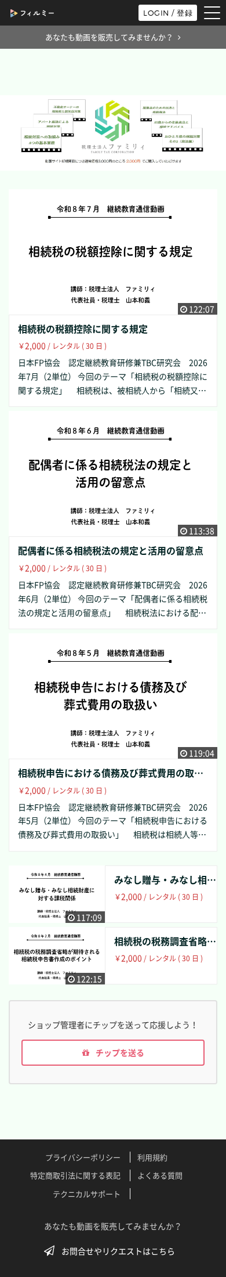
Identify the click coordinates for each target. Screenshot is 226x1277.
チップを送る (119, 1052)
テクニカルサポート (87, 1193)
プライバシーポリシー (83, 1157)
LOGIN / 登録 (167, 12)
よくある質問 (160, 1175)
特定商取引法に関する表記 (75, 1175)
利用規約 (152, 1157)
